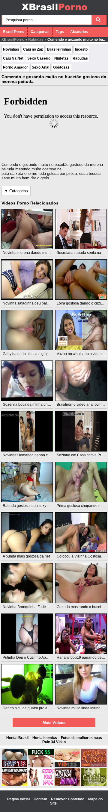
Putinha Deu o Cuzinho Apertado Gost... (35, 657)
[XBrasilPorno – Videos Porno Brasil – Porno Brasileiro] (54, 11)
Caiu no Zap (33, 49)
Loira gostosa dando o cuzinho (82, 303)
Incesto (81, 49)
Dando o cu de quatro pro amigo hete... (34, 708)
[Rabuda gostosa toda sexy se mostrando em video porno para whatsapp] (27, 482)
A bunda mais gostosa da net (26, 556)
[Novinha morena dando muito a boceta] (27, 229)
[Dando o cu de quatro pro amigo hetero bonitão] (27, 684)
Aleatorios (79, 32)
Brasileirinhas (59, 49)
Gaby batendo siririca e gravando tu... (33, 354)
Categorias (40, 32)
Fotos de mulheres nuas (81, 738)
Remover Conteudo (68, 799)
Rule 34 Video (54, 742)
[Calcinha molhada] (93, 785)
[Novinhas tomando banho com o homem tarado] (27, 431)
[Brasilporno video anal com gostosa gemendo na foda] (81, 380)
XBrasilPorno (13, 39)
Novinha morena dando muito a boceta (34, 253)
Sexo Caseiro (38, 58)
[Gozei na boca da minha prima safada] (27, 380)
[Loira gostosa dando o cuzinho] (81, 279)
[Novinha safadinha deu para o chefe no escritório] (27, 279)
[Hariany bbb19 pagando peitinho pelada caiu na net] (81, 633)
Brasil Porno (13, 32)
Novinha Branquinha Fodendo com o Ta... (36, 607)
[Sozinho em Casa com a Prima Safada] (81, 431)
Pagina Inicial (19, 799)
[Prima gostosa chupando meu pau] (81, 482)
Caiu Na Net (13, 58)
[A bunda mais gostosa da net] (27, 532)
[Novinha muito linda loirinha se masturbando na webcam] (81, 684)
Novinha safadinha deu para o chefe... (34, 303)
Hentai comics (44, 738)
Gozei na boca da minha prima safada (34, 404)
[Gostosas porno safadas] (41, 785)
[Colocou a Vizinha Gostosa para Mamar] (81, 532)
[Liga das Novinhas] (14, 785)
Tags (60, 32)
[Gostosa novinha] (67, 785)
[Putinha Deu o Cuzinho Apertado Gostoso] (27, 633)
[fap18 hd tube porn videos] (14, 766)
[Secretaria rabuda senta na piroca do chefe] (81, 229)
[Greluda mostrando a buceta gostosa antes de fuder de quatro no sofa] (81, 583)
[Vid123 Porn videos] (67, 766)
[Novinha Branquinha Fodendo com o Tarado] (27, 583)
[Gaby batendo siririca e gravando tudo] (27, 330)
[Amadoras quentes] (93, 766)
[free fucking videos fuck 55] (41, 766)
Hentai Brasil (17, 738)
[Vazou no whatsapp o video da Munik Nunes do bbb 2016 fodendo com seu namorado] (81, 330)
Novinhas (11, 49)
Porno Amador (15, 67)
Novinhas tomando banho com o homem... (37, 455)
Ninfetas (61, 58)
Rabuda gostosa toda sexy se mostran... (35, 506)
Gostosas (61, 67)
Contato (41, 799)
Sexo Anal (40, 67)
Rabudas (36, 39)
